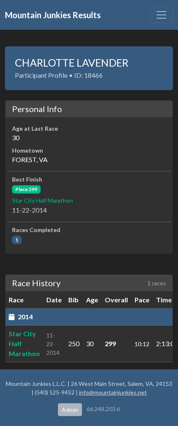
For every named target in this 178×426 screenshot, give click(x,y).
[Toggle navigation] (161, 15)
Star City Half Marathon (42, 200)
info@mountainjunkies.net (113, 392)
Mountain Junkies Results (53, 15)
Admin (70, 409)
